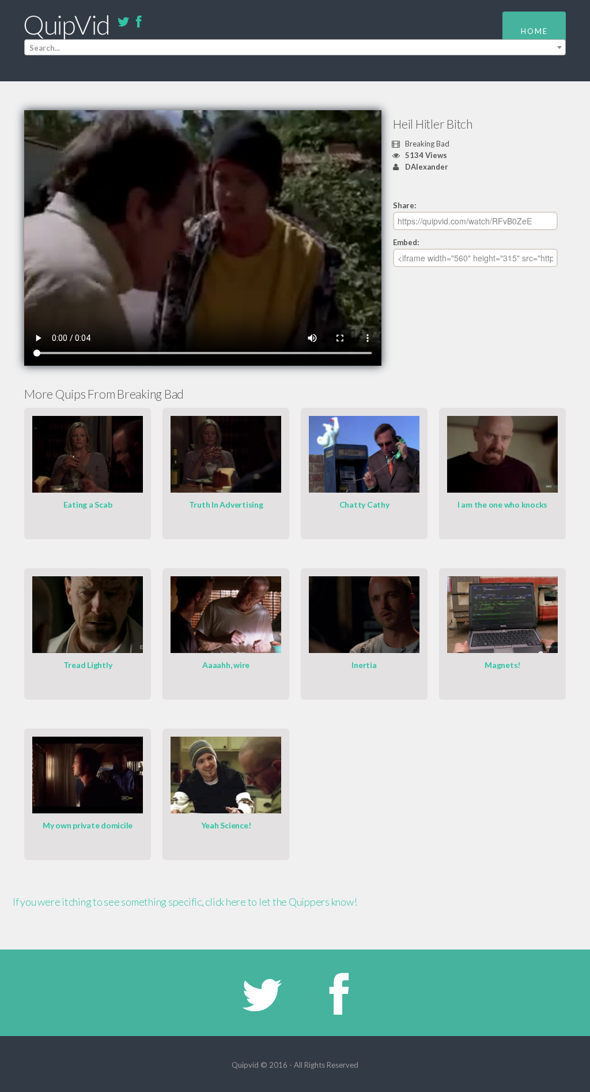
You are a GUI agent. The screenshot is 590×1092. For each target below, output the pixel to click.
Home (534, 31)
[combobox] (295, 47)
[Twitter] (123, 22)
